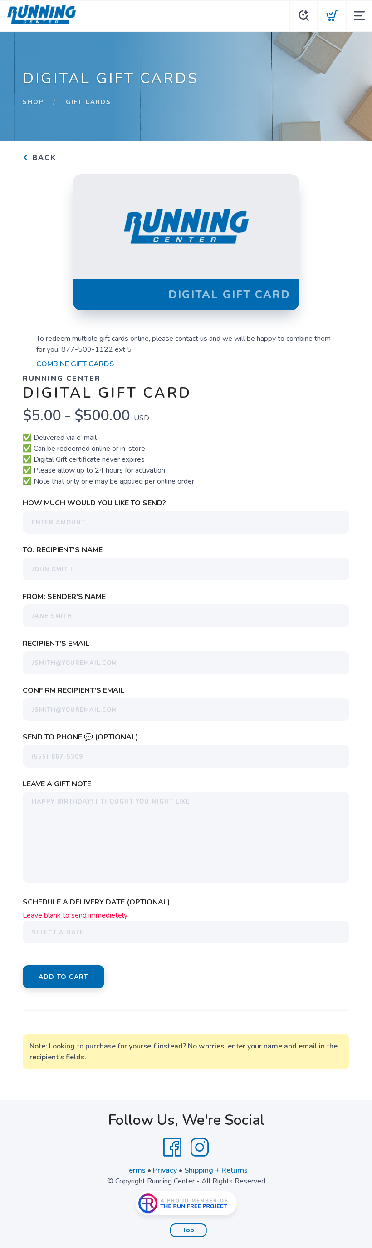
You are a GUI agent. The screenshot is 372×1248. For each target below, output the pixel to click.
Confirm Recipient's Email (73, 690)
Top (188, 1230)
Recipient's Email (56, 644)
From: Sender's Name (64, 597)
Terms (135, 1170)
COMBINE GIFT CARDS (75, 364)
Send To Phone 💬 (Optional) (80, 737)
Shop (33, 102)
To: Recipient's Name (63, 550)
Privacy (165, 1170)
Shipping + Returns (216, 1170)
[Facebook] (172, 1147)
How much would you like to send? (94, 503)
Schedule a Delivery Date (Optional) (96, 902)
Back (42, 158)
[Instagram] (199, 1147)
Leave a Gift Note (57, 784)
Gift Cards (88, 102)
